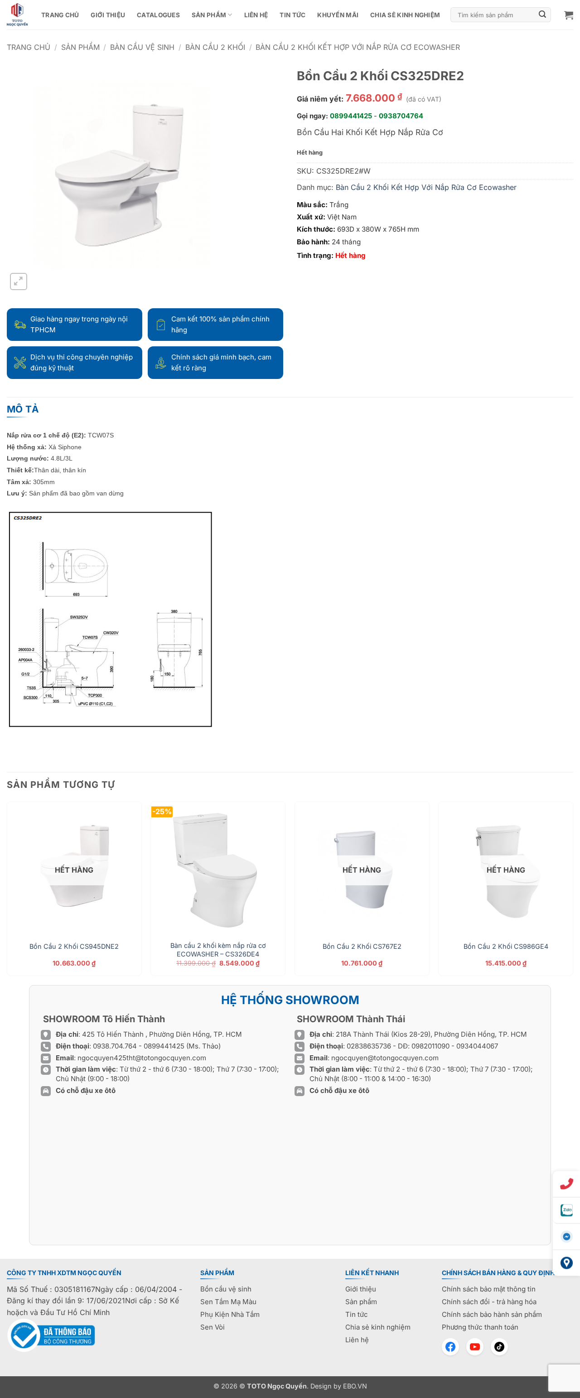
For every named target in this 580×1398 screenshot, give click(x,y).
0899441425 (351, 116)
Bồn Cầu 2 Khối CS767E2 (362, 946)
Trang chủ (60, 15)
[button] (568, 15)
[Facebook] (450, 1346)
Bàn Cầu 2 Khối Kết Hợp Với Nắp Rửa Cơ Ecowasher (358, 47)
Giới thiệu (108, 15)
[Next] (573, 892)
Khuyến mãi (337, 15)
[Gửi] (543, 15)
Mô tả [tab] (23, 409)
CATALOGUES (158, 15)
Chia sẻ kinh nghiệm (405, 15)
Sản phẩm (209, 15)
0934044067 (477, 1046)
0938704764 (401, 116)
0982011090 (430, 1046)
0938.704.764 (115, 1046)
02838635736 (370, 1046)
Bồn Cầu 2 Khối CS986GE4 (506, 946)
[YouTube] (474, 1346)
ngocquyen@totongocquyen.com (385, 1057)
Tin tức (292, 15)
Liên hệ (256, 15)
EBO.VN (355, 1386)
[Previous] (7, 892)
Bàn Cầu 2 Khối (215, 47)
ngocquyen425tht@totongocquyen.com (141, 1057)
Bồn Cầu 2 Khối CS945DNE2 (74, 946)
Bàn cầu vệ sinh (142, 47)
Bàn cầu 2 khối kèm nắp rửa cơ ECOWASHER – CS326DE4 (218, 950)
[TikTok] (499, 1346)
